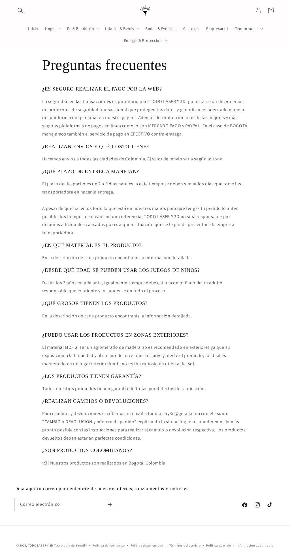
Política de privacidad (147, 545)
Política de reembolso (108, 545)
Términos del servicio (185, 545)
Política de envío (218, 545)
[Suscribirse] (109, 504)
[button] (20, 10)
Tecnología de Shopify (70, 545)
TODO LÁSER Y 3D (41, 545)
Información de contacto (255, 545)
